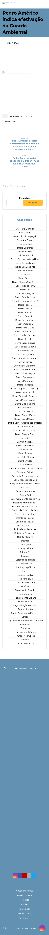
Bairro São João (25, 426)
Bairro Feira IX (25, 309)
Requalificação (25, 609)
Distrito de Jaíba (25, 525)
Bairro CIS (25, 290)
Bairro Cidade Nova (25, 286)
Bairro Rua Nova (25, 411)
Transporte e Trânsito (25, 632)
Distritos (25, 541)
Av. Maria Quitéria (25, 229)
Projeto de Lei (25, 601)
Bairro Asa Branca (25, 240)
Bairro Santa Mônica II (25, 419)
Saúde (25, 617)
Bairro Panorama (25, 381)
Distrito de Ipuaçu (25, 518)
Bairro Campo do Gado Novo (25, 259)
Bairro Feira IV (25, 305)
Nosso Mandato (24, 890)
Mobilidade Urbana (25, 582)
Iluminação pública (25, 567)
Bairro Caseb (25, 274)
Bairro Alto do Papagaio (25, 236)
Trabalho (25, 628)
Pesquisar (24, 198)
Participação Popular (25, 590)
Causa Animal (25, 465)
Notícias (29, 116)
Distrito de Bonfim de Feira (25, 510)
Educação (25, 552)
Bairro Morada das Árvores (25, 358)
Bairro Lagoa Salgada (25, 347)
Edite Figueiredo (25, 548)
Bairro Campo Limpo (25, 263)
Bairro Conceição (25, 293)
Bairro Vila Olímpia (25, 457)
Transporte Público (25, 636)
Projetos (24, 899)
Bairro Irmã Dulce (25, 328)
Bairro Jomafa (25, 339)
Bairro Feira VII (25, 316)
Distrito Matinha (25, 537)
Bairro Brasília (25, 251)
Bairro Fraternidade (25, 320)
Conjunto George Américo (25, 476)
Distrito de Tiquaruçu (25, 533)
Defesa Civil (25, 495)
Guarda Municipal (15, 116)
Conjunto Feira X (25, 472)
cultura (25, 487)
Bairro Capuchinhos (25, 267)
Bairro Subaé (25, 449)
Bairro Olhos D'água (25, 373)
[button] (15, 875)
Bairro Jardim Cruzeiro (25, 335)
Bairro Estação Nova (25, 297)
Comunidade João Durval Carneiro (25, 468)
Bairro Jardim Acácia (25, 331)
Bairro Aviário (25, 244)
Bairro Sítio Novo (25, 442)
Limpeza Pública (25, 575)
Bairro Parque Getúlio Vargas (25, 388)
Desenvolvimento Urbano (25, 506)
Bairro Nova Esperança (25, 366)
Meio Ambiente (25, 579)
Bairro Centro (25, 278)
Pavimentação (25, 594)
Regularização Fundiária (25, 605)
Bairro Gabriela (25, 324)
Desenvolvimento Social (25, 503)
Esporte (25, 556)
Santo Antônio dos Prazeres (25, 613)
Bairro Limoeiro (25, 350)
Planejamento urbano (25, 598)
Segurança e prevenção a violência (25, 620)
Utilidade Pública (10, 122)
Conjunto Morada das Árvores (25, 484)
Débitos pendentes (25, 491)
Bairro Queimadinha (25, 404)
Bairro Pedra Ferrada (25, 400)
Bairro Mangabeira (25, 354)
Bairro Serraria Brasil (25, 434)
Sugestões (24, 918)
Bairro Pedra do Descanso (25, 396)
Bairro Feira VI (25, 312)
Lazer (25, 571)
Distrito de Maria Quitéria (25, 529)
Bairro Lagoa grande (25, 343)
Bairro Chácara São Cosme (25, 282)
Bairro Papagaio (25, 385)
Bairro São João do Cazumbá (25, 430)
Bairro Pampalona (25, 377)
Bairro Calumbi (25, 255)
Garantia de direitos (25, 560)
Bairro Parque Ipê (25, 392)
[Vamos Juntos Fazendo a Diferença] (14, 4)
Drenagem (25, 544)
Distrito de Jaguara (25, 522)
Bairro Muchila (25, 362)
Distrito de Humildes (25, 514)
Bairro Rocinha (25, 407)
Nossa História (24, 895)
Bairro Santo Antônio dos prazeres (25, 423)
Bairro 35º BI (25, 232)
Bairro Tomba (25, 453)
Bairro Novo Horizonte (25, 369)
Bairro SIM (25, 438)
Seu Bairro (25, 624)
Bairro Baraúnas (25, 248)
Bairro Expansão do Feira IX (25, 301)
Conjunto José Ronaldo (25, 480)
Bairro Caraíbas (25, 270)
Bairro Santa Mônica (25, 415)
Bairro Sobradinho (25, 445)
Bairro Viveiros (25, 461)
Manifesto (24, 904)
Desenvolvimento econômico (25, 499)
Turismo (25, 640)
